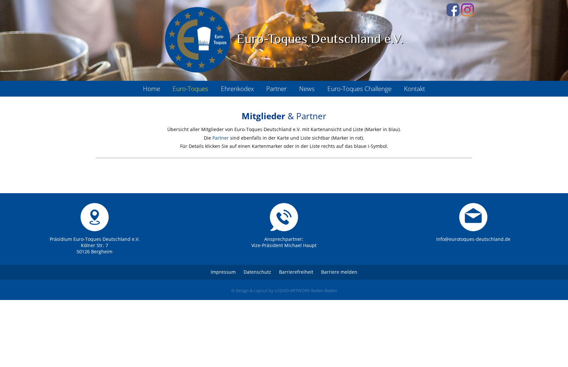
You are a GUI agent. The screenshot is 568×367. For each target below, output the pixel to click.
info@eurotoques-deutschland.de (473, 239)
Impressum (223, 272)
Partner (220, 138)
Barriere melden (339, 272)
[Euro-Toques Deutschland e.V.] (197, 40)
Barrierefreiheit (296, 272)
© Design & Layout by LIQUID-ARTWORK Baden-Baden (284, 290)
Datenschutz (257, 272)
